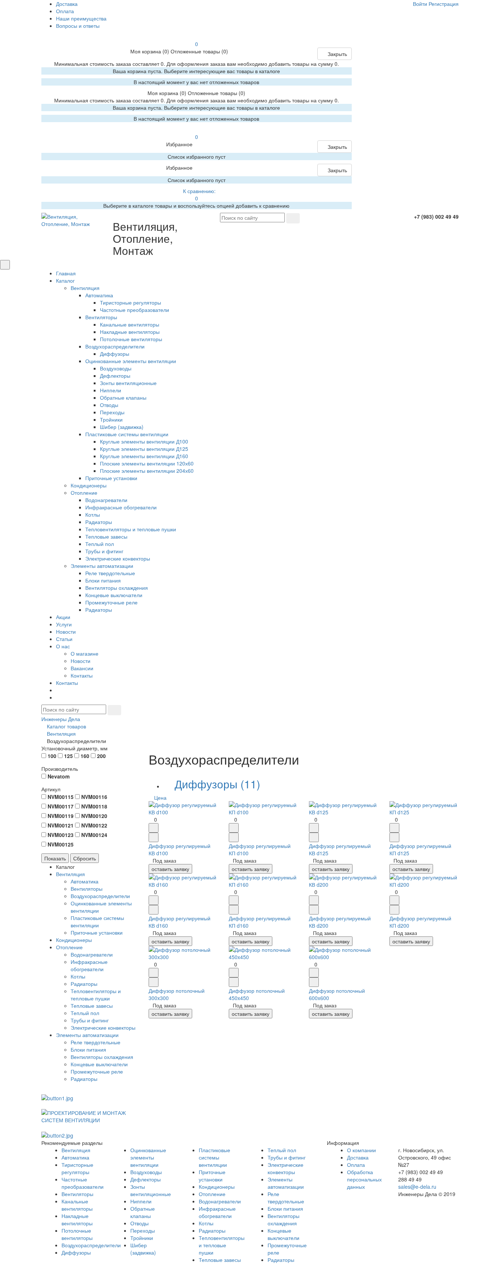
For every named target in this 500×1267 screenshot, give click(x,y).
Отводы (109, 404)
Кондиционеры (89, 485)
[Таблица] (451, 797)
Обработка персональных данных (364, 1179)
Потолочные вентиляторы (131, 339)
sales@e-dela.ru (417, 1186)
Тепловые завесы (106, 536)
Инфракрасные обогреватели (121, 507)
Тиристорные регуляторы (130, 302)
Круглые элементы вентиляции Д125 (144, 448)
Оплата (65, 11)
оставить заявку (170, 868)
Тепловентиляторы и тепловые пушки (130, 529)
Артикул (50, 789)
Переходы (112, 412)
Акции (63, 617)
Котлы (92, 514)
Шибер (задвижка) (121, 426)
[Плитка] (441, 797)
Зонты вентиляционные (128, 382)
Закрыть (336, 53)
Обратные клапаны (123, 397)
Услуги (64, 624)
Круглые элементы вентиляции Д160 (144, 456)
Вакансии (82, 668)
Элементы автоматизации (102, 565)
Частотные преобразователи (134, 309)
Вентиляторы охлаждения (116, 587)
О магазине (84, 653)
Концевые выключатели (113, 595)
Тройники (111, 419)
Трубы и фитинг (104, 551)
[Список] (446, 797)
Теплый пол (99, 543)
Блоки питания (103, 580)
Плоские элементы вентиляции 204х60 (147, 470)
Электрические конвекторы (117, 558)
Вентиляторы (101, 317)
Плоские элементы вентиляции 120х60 (147, 463)
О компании (361, 1150)
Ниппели (110, 390)
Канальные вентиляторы (129, 324)
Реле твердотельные (110, 573)
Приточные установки (111, 478)
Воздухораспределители (115, 346)
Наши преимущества (81, 18)
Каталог (65, 280)
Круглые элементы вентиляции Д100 (144, 441)
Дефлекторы (115, 375)
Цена (160, 797)
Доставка (67, 3)
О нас (63, 646)
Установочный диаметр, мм (74, 748)
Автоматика (99, 295)
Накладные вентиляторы (130, 331)
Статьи (64, 638)
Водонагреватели (106, 500)
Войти (420, 3)
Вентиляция (85, 287)
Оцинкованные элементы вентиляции (130, 361)
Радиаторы (98, 521)
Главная (66, 273)
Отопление (84, 492)
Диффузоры (114, 353)
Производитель (59, 768)
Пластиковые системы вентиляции (126, 434)
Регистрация (444, 3)
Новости (66, 631)
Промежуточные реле (111, 602)
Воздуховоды (115, 368)
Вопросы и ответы (78, 25)
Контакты (82, 675)
